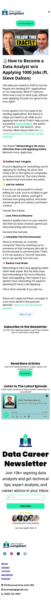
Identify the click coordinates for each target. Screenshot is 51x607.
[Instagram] (11, 553)
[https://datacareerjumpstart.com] (12, 12)
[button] (49, 11)
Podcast (5, 578)
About (4, 563)
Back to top (25, 314)
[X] (18, 553)
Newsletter (7, 574)
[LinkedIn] (25, 553)
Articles (5, 567)
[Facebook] (4, 553)
